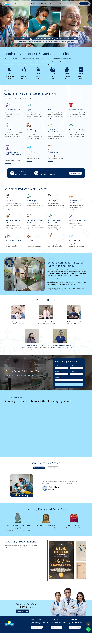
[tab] (39, 474)
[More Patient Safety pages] (76, 3)
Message (57, 384)
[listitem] (18, 321)
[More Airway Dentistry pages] (36, 3)
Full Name (57, 371)
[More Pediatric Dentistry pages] (25, 3)
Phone (72, 371)
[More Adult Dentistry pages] (47, 3)
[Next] (84, 492)
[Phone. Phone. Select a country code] (72, 374)
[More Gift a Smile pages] (66, 3)
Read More (8, 118)
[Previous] (8, 492)
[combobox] (61, 380)
